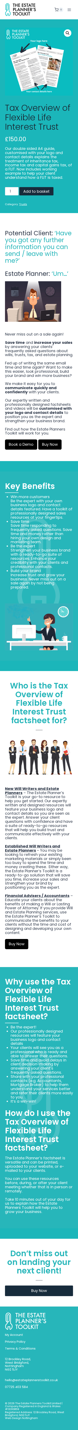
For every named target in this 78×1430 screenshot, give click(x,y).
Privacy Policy (15, 1342)
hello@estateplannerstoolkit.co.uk (31, 1380)
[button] (67, 33)
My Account (14, 1335)
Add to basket (36, 191)
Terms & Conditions (20, 1348)
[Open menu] (69, 9)
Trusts (23, 204)
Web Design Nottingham (21, 1418)
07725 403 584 (16, 1387)
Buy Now (39, 1290)
